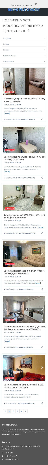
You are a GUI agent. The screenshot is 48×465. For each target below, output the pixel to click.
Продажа (19, 104)
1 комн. (12, 104)
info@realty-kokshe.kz (11, 456)
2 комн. (12, 220)
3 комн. (12, 162)
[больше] (7, 113)
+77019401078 (17, 5)
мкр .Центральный (23, 119)
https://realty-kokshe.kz (11, 459)
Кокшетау (32, 119)
